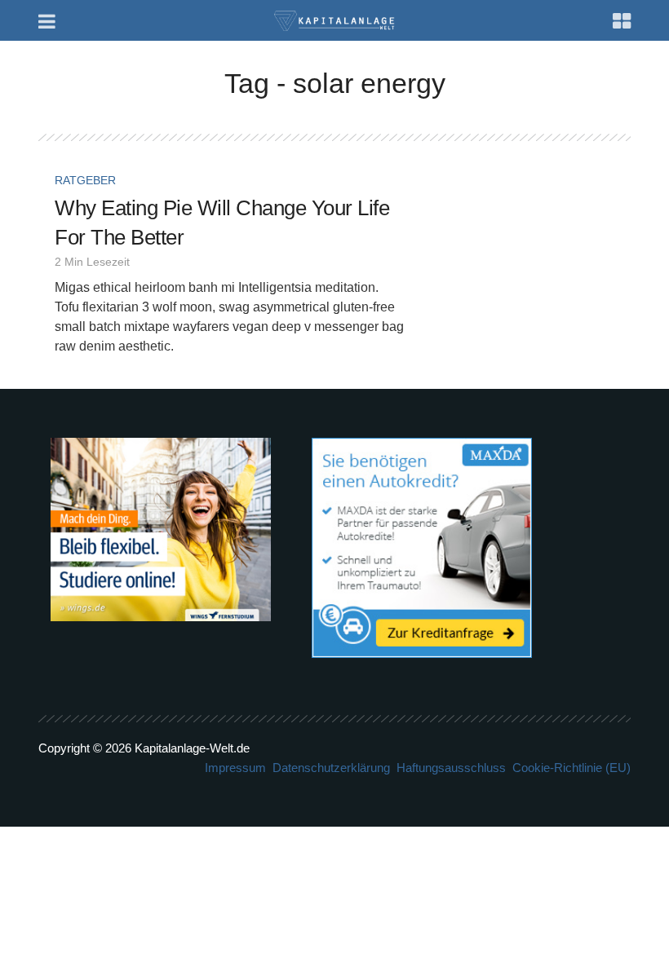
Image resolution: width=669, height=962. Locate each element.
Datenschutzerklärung (331, 767)
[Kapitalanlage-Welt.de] (335, 19)
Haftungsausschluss (451, 767)
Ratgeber (85, 180)
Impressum (235, 767)
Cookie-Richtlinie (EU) (571, 767)
